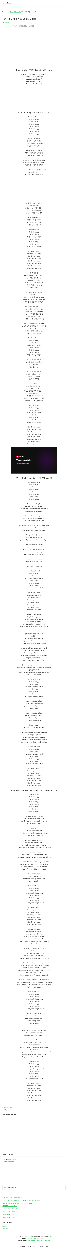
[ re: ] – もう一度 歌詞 (8, 1211)
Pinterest (39, 1240)
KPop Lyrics (12, 1159)
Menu (64, 3)
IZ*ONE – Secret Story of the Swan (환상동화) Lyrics (17, 1203)
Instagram (33, 1240)
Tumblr (28, 1240)
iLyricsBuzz (6, 3)
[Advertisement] (34, 99)
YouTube (44, 1240)
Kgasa (4, 1226)
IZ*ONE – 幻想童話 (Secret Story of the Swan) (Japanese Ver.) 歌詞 (21, 1200)
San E (14, 1161)
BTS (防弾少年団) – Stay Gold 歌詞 (12, 1197)
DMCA (34, 1238)
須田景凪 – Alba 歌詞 (8, 1214)
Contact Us (29, 1238)
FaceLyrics (5, 1228)
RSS (45, 1238)
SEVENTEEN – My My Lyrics (9, 1206)
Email (49, 1240)
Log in (50, 1236)
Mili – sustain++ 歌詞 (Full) (10, 1209)
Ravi (11, 1161)
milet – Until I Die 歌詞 (8, 1217)
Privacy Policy (40, 1238)
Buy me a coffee (34, 1242)
